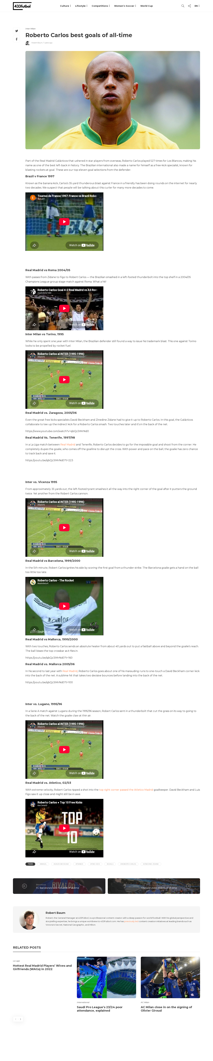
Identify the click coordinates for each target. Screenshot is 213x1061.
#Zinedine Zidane (151, 864)
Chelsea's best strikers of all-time (159, 888)
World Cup (146, 6)
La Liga (16, 961)
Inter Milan (30, 28)
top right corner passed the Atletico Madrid (126, 789)
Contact (144, 1046)
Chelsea (173, 884)
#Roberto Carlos (128, 864)
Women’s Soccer (124, 6)
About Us (127, 1046)
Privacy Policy (190, 1046)
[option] (43, 964)
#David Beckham (61, 864)
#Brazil (43, 864)
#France (79, 864)
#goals (110, 864)
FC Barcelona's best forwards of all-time (57, 888)
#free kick (95, 864)
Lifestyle (80, 6)
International (83, 1002)
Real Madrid (67, 444)
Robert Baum (37, 43)
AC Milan (145, 1002)
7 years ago (47, 43)
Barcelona (41, 884)
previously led (131, 921)
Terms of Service (165, 1046)
